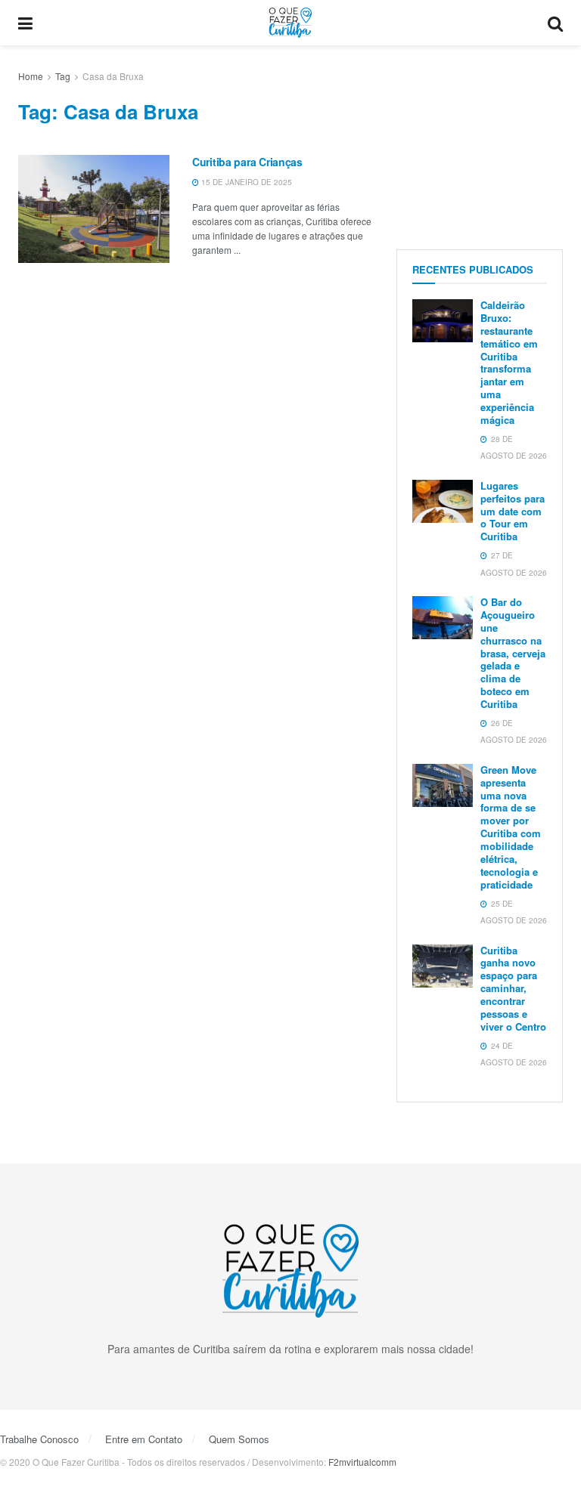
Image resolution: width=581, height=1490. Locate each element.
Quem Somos (239, 1439)
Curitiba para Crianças (247, 161)
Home (30, 76)
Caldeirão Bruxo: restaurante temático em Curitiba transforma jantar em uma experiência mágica (509, 362)
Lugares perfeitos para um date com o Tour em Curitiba (512, 511)
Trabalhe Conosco (39, 1439)
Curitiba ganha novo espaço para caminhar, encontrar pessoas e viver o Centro (513, 988)
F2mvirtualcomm (362, 1461)
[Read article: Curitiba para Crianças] (93, 209)
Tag (62, 76)
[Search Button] (555, 22)
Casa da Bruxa (113, 76)
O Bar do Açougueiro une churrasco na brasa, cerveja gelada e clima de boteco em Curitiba (512, 653)
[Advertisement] (479, 143)
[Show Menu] (25, 22)
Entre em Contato (143, 1439)
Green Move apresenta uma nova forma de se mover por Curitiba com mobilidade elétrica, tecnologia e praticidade (510, 827)
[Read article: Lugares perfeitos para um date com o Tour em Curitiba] (442, 501)
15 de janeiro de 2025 (245, 182)
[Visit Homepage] (290, 23)
